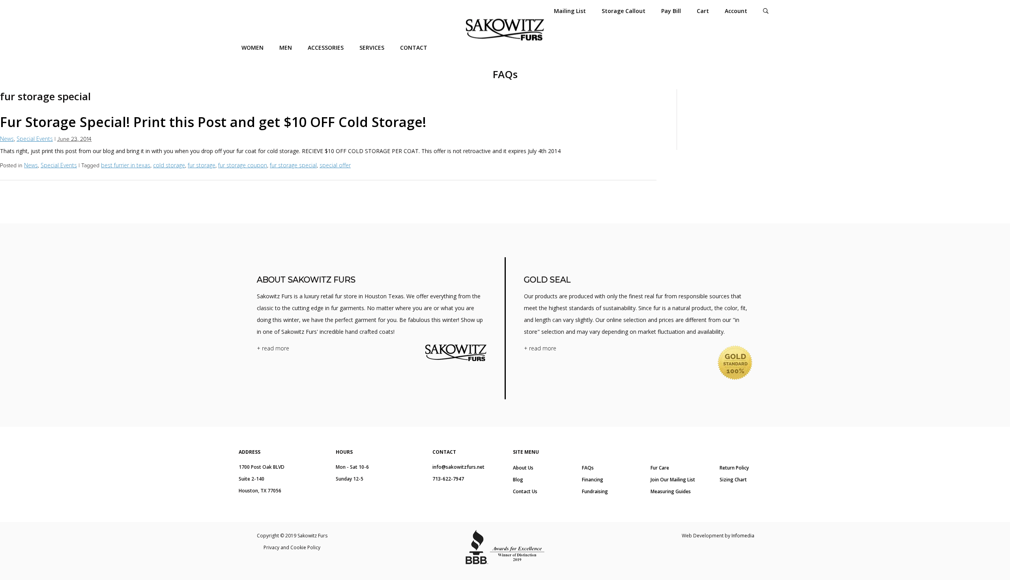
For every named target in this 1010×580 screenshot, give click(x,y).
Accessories (326, 47)
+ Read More (273, 348)
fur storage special (293, 165)
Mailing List (570, 11)
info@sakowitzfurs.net (458, 467)
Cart (703, 11)
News (7, 138)
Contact (413, 47)
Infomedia (742, 535)
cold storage (169, 165)
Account (736, 11)
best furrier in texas (125, 165)
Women (252, 47)
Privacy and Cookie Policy (292, 547)
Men (285, 47)
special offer (335, 165)
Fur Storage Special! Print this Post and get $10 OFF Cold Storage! (213, 122)
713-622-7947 (448, 478)
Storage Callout (623, 11)
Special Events (35, 138)
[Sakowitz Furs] (505, 30)
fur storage (201, 165)
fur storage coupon (242, 165)
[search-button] (766, 11)
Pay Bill (671, 11)
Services (371, 47)
